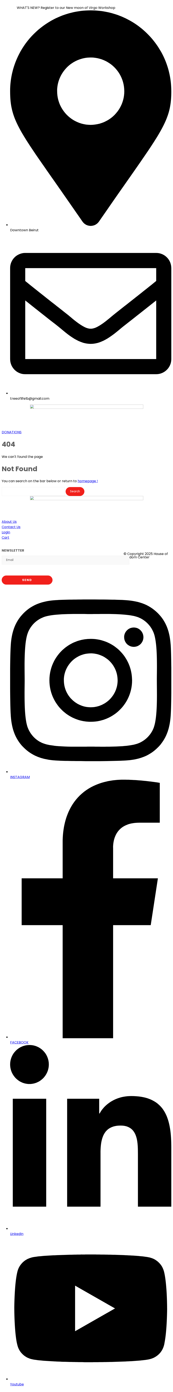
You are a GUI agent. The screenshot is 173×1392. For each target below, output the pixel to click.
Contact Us (11, 527)
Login (6, 532)
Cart (5, 537)
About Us (9, 521)
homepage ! (88, 481)
